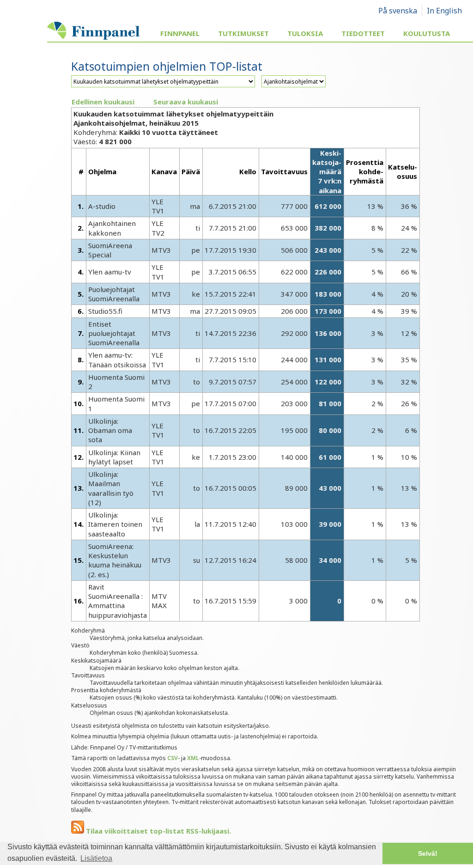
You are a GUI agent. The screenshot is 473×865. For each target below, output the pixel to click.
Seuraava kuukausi (185, 101)
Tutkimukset (243, 33)
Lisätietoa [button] (96, 858)
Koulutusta (426, 33)
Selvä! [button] (427, 853)
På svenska (397, 11)
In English (444, 11)
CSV (172, 758)
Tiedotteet (363, 33)
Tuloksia (305, 33)
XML (193, 758)
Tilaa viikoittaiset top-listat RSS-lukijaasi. (157, 830)
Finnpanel (180, 33)
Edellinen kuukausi (103, 101)
